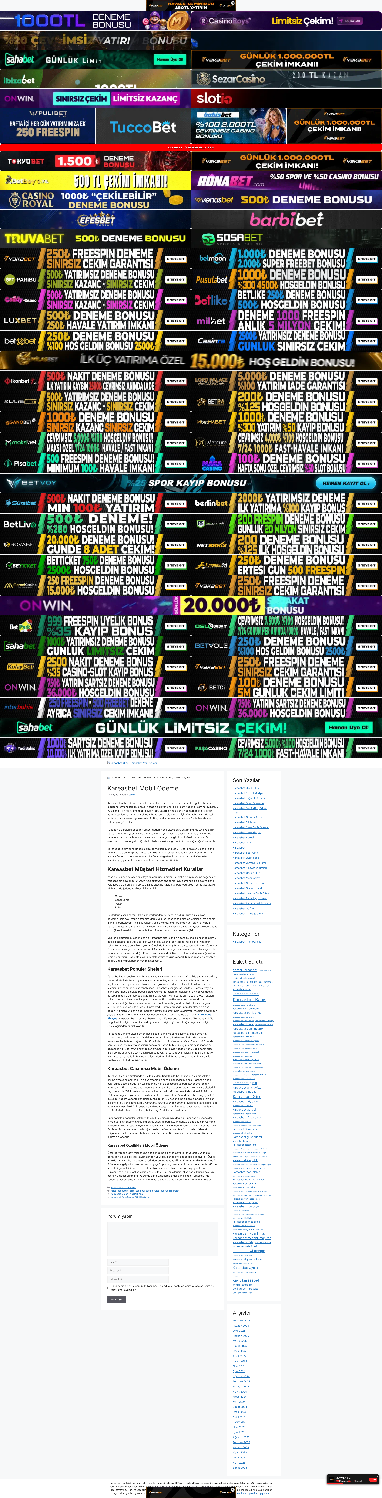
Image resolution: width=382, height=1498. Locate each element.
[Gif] (191, 360)
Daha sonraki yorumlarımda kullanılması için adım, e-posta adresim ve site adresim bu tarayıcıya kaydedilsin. (162, 1287)
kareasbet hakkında (242, 1141)
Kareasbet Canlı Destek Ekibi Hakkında (130, 1197)
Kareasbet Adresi (243, 837)
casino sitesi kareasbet (244, 978)
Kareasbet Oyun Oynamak (248, 803)
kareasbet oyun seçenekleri (246, 1199)
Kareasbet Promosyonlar (123, 1187)
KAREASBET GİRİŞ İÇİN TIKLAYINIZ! (191, 147)
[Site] (95, 258)
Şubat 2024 (240, 1406)
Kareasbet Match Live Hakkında (127, 1194)
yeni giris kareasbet (242, 1293)
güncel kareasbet (260, 985)
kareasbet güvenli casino (242, 1133)
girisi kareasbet (266, 982)
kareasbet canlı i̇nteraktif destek (245, 1048)
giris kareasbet (241, 985)
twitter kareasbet (242, 1284)
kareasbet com (259, 1075)
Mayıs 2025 (240, 1340)
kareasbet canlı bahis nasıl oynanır (246, 1041)
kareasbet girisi (245, 1083)
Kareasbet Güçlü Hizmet (247, 888)
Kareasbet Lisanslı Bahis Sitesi (251, 893)
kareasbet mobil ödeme (141, 1190)
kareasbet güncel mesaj (242, 1122)
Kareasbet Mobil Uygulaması (249, 1179)
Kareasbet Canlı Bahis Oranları (251, 827)
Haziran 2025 (241, 1335)
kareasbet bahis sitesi (247, 1012)
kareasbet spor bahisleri (246, 1221)
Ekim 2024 (239, 1366)
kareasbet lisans (239, 1168)
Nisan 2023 (240, 1457)
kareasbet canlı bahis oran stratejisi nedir (248, 1044)
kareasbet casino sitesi (244, 1071)
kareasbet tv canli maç (249, 1233)
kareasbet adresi (246, 994)
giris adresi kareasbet (245, 981)
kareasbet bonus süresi (264, 1025)
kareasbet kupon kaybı (262, 1165)
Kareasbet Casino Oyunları (246, 1059)
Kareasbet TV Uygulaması (248, 913)
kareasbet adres (242, 989)
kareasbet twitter (263, 1242)
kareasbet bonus (119, 1190)
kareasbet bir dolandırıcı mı (243, 1021)
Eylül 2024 (239, 1371)
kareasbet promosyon (246, 1206)
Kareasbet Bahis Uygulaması (250, 898)
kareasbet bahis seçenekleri (246, 1008)
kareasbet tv (259, 1229)
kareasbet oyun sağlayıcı (261, 1195)
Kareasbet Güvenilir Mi (245, 1129)
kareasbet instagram (244, 1144)
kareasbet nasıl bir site (244, 1187)
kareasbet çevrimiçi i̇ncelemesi (244, 1272)
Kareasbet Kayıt (240, 1156)
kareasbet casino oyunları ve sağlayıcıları (248, 1067)
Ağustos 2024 (241, 1376)
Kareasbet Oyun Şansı (246, 857)
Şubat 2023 (240, 1467)
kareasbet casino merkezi (242, 1056)
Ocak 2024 (239, 1411)
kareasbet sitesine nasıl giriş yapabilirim (248, 1214)
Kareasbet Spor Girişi (245, 852)
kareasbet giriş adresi (246, 1101)
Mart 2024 (239, 1401)
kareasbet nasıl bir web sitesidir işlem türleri (250, 1191)
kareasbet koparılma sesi (242, 1165)
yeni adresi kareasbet (246, 1288)
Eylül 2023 (239, 1432)
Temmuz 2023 (241, 1442)
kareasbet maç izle (256, 1168)
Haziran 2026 (241, 1325)
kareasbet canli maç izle (248, 1032)
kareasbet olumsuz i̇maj (242, 1195)
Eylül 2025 (239, 1330)
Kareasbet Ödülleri (244, 908)
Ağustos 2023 (241, 1437)
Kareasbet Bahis (249, 999)
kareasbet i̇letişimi (260, 1149)
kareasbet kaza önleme (258, 1157)
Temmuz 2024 (241, 1381)
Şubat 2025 (240, 1345)
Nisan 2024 (240, 1396)
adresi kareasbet (245, 970)
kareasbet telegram (242, 1229)
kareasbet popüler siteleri (166, 1190)
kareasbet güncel (244, 1109)
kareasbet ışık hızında (241, 1276)
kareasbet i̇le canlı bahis (242, 1149)
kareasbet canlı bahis (243, 1036)
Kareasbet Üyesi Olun (246, 788)
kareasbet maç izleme (246, 1171)
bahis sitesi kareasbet (243, 974)
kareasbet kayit (259, 1152)
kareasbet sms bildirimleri (243, 1218)
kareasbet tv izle (243, 1242)
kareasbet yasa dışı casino (243, 1255)
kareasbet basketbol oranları (244, 1017)
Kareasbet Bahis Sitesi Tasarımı (252, 903)
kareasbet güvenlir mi (247, 1137)
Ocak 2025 (239, 1351)
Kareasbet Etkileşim (245, 822)
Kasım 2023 (240, 1422)
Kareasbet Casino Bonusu (248, 883)
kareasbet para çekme (245, 1202)
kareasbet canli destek (248, 1028)
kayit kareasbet (246, 1280)
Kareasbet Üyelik (245, 1268)
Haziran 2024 (241, 1386)
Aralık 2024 (240, 1356)
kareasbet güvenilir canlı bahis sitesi (247, 1125)
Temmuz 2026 (241, 1320)
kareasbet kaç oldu (245, 1160)
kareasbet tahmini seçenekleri (244, 1226)
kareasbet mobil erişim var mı (244, 1176)
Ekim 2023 (239, 1427)
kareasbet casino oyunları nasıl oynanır (247, 1064)
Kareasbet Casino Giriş (246, 872)
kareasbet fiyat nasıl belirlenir (244, 1079)
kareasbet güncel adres (244, 1113)
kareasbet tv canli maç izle (252, 1238)
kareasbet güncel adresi (247, 1117)
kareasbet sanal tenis (241, 1211)
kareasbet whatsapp (249, 1251)
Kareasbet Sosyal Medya (248, 793)
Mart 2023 (239, 1462)
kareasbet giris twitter (247, 1087)
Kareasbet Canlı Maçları (247, 832)
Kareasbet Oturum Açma (247, 817)
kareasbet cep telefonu (241, 1075)
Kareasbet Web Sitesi (245, 1246)
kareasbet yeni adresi (247, 1259)
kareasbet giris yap (245, 1091)
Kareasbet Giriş (242, 842)
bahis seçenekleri (265, 970)
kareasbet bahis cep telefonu (244, 1005)
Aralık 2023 (240, 1416)
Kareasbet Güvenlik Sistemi (249, 862)
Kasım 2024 (240, 1361)
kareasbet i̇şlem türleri (241, 1153)
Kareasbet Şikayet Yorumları (250, 867)
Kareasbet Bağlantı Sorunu (249, 798)
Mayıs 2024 (240, 1391)
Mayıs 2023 (240, 1452)
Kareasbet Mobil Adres (246, 878)
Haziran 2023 (241, 1447)
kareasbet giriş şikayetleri (243, 1106)
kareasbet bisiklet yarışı (264, 1021)
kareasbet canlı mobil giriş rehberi (246, 1052)
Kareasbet (239, 847)
